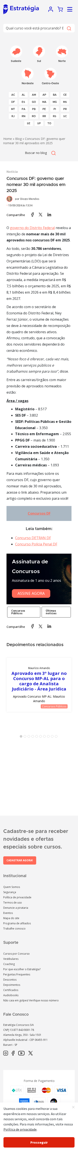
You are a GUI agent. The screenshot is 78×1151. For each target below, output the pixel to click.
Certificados (10, 990)
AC (13, 95)
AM (34, 95)
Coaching (9, 964)
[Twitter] (30, 1053)
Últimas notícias (51, 612)
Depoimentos (11, 985)
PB (34, 109)
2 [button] (26, 737)
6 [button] (41, 737)
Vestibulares (10, 959)
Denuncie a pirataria (15, 908)
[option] (39, 685)
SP (39, 123)
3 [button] (30, 737)
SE (28, 123)
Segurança (9, 892)
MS (65, 102)
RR (44, 116)
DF (13, 102)
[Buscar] (69, 28)
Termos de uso (12, 902)
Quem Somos (11, 887)
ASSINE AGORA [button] (31, 593)
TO (49, 123)
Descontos (9, 979)
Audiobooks (10, 995)
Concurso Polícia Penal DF (36, 544)
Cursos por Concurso (16, 953)
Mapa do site (11, 918)
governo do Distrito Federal (32, 227)
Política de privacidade (17, 897)
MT (13, 109)
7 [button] (45, 737)
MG (55, 102)
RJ (13, 116)
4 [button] (33, 737)
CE (65, 95)
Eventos (8, 913)
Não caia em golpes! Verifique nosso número (31, 1000)
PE (44, 109)
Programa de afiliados (17, 923)
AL (23, 95)
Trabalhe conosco (14, 928)
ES (23, 102)
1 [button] (22, 737)
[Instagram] (5, 1053)
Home (7, 139)
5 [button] (37, 737)
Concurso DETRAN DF (33, 537)
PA (23, 109)
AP (44, 95)
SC (65, 116)
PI (55, 109)
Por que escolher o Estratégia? (22, 969)
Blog (18, 139)
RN (23, 116)
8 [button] (49, 737)
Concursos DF (39, 513)
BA (55, 95)
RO (34, 116)
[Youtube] (21, 1053)
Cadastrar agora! (19, 860)
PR (65, 109)
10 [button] (57, 737)
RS (54, 116)
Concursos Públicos (18, 612)
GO (34, 102)
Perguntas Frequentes (16, 974)
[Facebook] (13, 1053)
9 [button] (53, 737)
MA (44, 102)
